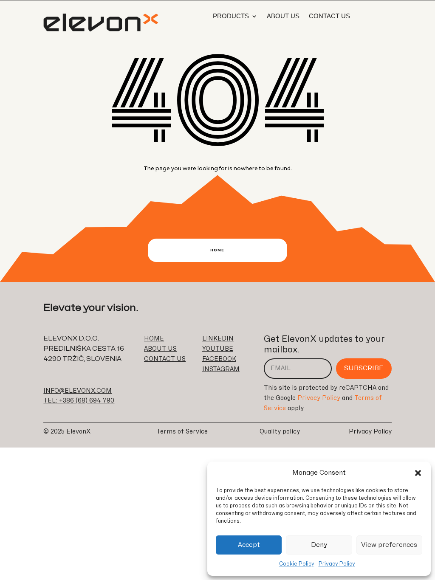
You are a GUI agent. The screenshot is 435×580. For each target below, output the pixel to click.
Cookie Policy (296, 563)
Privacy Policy (337, 563)
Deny (319, 545)
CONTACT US (165, 359)
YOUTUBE (217, 349)
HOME (154, 338)
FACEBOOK (219, 359)
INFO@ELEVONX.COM (77, 391)
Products (231, 16)
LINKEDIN (218, 338)
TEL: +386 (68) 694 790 (78, 400)
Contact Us (329, 16)
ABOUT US (160, 349)
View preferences (389, 545)
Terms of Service (182, 431)
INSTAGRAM (221, 369)
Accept (249, 545)
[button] (418, 473)
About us (283, 16)
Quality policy (280, 431)
